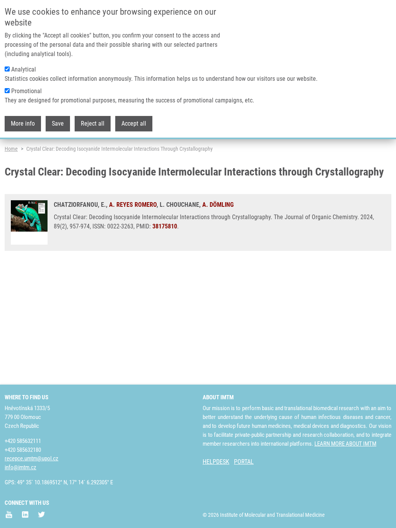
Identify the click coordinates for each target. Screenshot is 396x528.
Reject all (92, 123)
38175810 (164, 226)
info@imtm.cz (20, 467)
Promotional (26, 91)
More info (23, 123)
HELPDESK (216, 461)
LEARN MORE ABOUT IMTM (345, 443)
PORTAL (244, 461)
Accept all (133, 123)
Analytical (23, 69)
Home (11, 149)
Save (58, 123)
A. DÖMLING (218, 204)
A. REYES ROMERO (133, 204)
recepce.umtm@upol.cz (31, 458)
